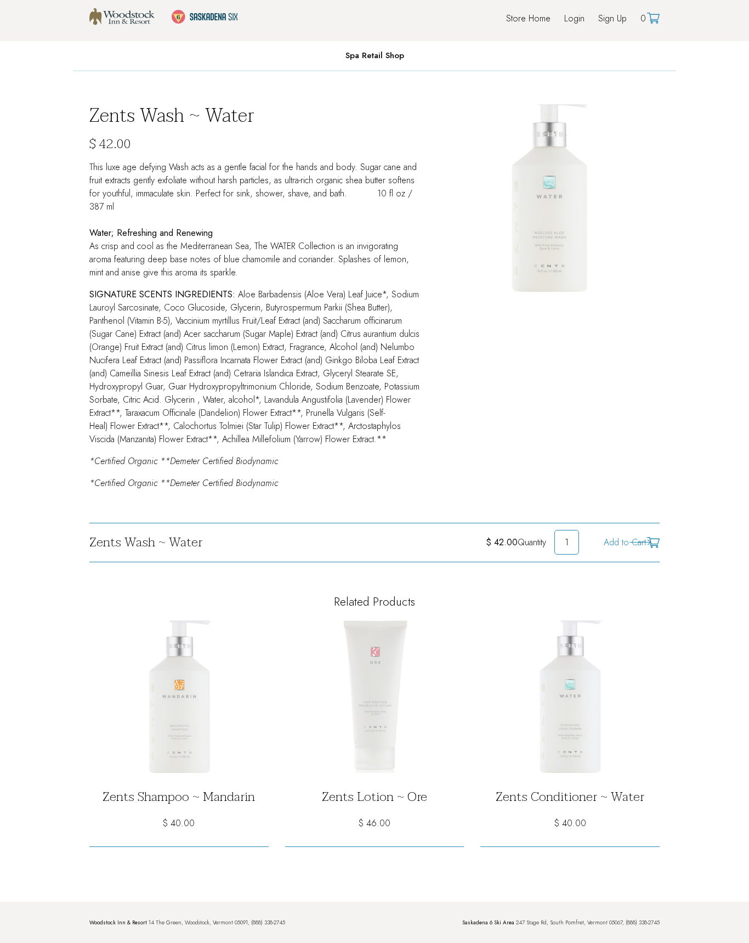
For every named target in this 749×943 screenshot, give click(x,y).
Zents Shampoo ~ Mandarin (179, 797)
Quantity (532, 542)
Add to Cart (625, 542)
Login (574, 18)
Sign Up (612, 18)
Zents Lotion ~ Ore (374, 797)
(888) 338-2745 (268, 922)
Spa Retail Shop (374, 55)
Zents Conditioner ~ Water (570, 797)
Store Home (528, 18)
